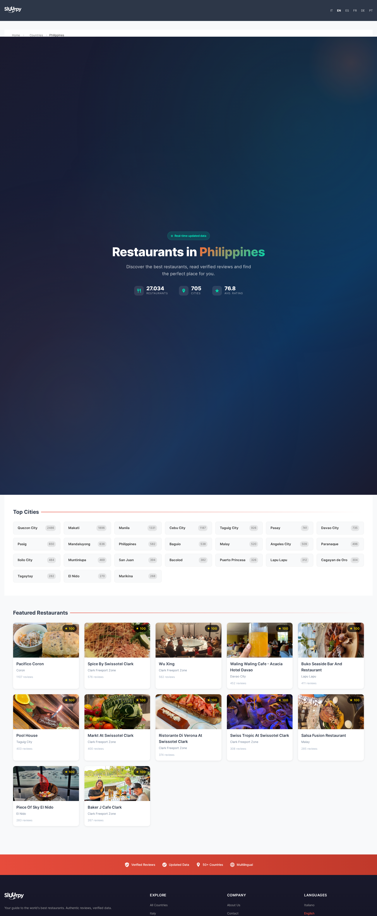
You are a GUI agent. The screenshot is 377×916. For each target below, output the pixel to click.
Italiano (309, 905)
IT (331, 10)
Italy (153, 913)
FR (355, 10)
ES (347, 10)
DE (363, 10)
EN (339, 10)
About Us (233, 905)
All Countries (159, 905)
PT (371, 10)
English (309, 913)
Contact (232, 913)
